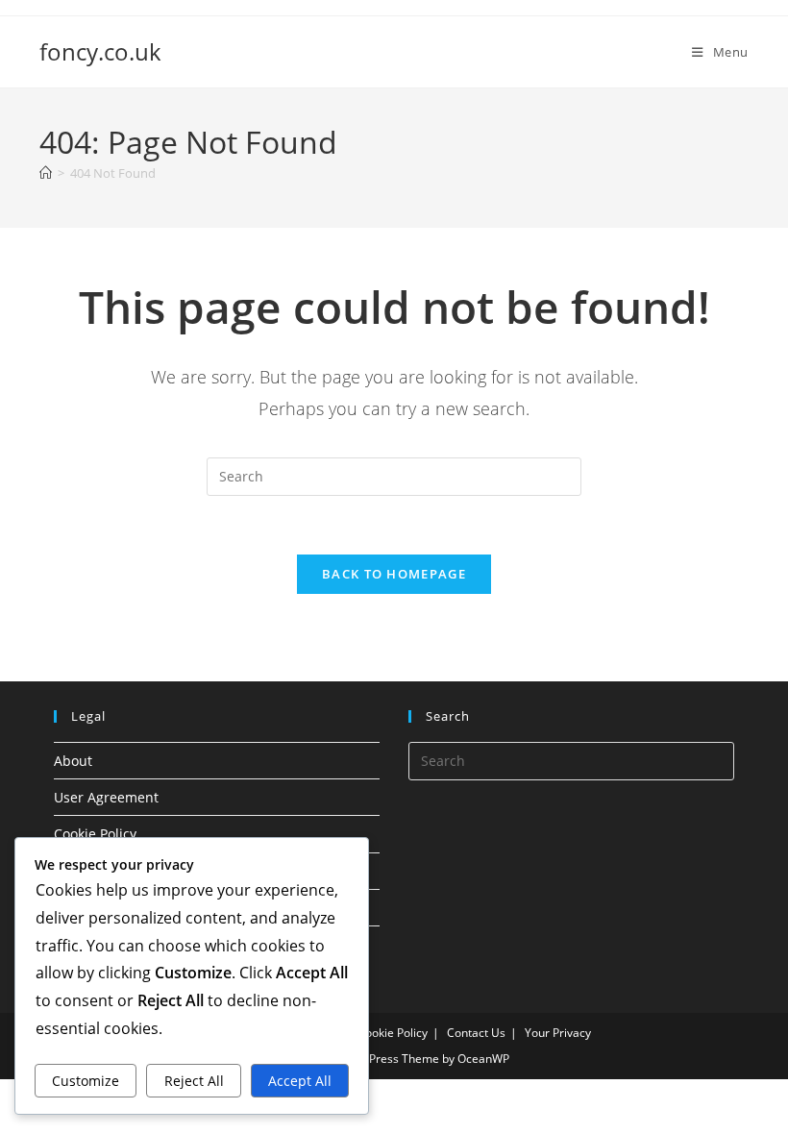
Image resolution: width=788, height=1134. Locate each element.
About (73, 761)
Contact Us (476, 1032)
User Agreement (106, 797)
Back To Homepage (394, 573)
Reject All (194, 1081)
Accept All (300, 1081)
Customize (85, 1081)
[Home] (45, 173)
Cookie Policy (95, 834)
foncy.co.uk (100, 51)
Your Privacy (558, 1032)
